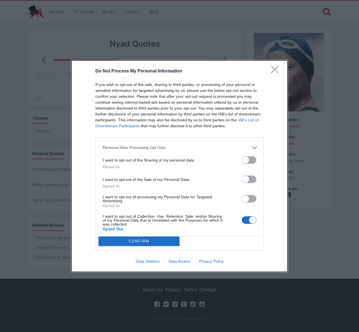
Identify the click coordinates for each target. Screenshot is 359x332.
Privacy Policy (211, 261)
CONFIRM (139, 241)
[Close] (276, 71)
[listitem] (179, 148)
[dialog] (179, 166)
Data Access (179, 261)
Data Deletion (148, 261)
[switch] (249, 160)
